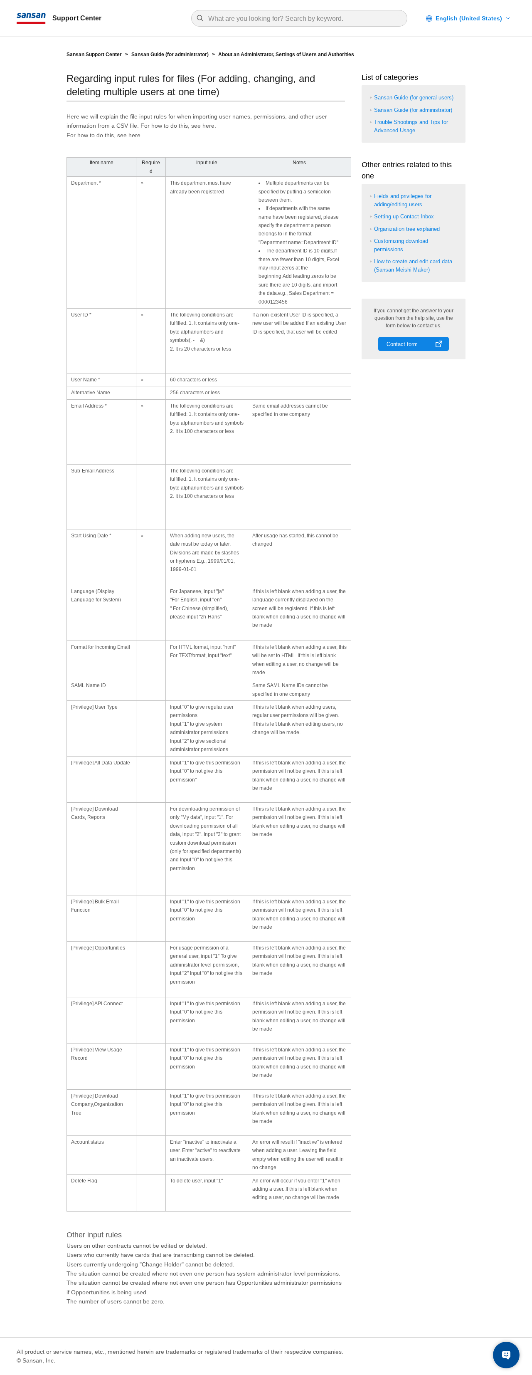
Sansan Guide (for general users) (413, 97)
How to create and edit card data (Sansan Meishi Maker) (413, 265)
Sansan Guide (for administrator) (170, 54)
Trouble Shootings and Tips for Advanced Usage (411, 126)
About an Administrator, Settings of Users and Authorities (286, 54)
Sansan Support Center (94, 54)
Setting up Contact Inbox (404, 216)
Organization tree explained (407, 229)
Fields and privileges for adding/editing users (402, 200)
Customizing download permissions (401, 245)
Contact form (402, 344)
